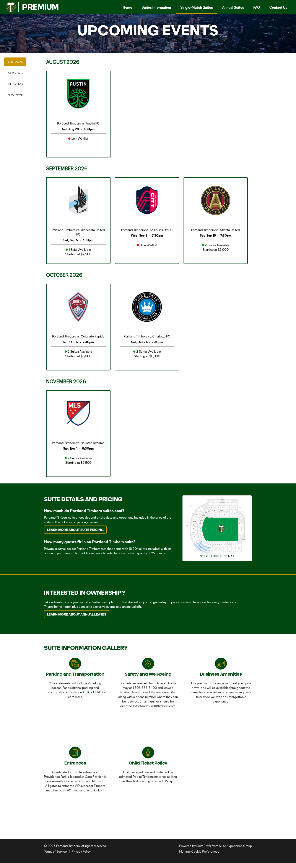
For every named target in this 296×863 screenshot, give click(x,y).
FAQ (256, 7)
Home (127, 7)
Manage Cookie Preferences (199, 851)
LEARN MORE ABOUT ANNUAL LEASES (76, 614)
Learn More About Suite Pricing (75, 530)
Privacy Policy (81, 851)
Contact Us (278, 7)
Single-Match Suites (196, 7)
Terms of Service (55, 851)
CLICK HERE (92, 692)
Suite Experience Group (235, 846)
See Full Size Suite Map (217, 556)
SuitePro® (203, 846)
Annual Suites (233, 7)
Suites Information (156, 7)
